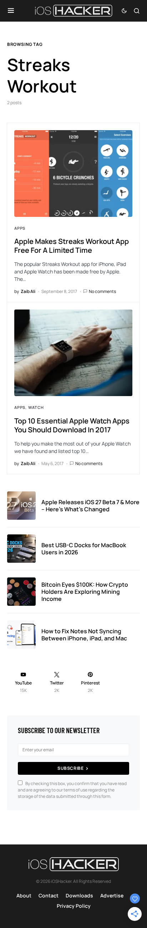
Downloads (79, 895)
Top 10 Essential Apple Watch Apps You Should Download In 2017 (72, 425)
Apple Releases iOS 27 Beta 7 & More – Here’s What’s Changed (90, 505)
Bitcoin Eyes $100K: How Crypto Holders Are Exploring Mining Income (84, 592)
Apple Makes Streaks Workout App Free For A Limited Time (71, 245)
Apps (19, 228)
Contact (49, 895)
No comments (102, 291)
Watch (36, 407)
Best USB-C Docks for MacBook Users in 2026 (83, 548)
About (23, 895)
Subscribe (70, 768)
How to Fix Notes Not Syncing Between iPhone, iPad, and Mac (84, 634)
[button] (11, 10)
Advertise (111, 895)
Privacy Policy (74, 905)
